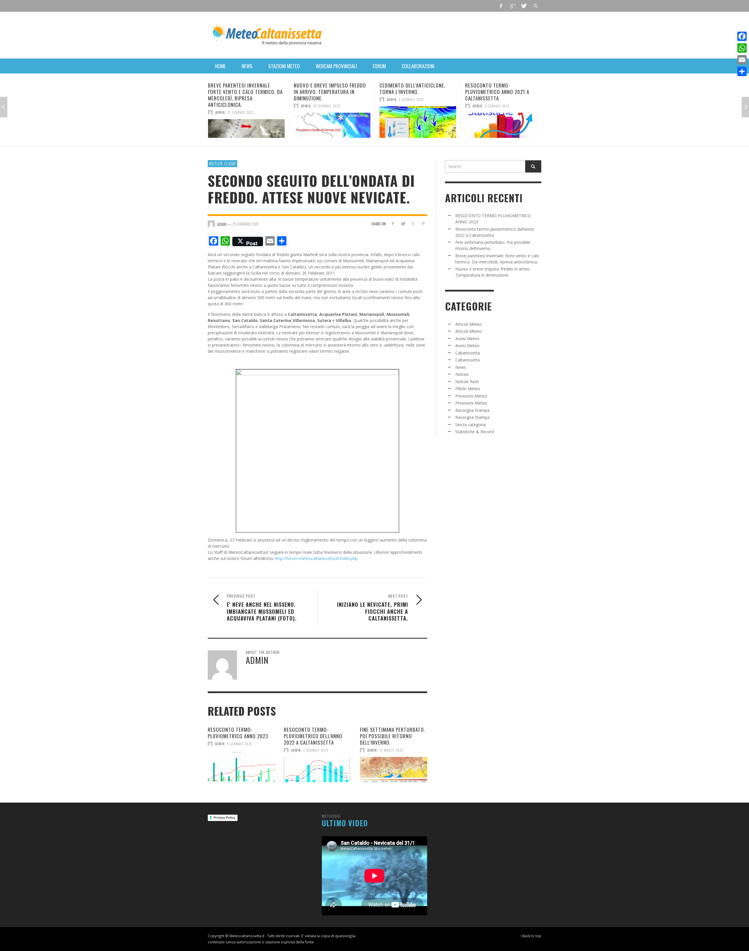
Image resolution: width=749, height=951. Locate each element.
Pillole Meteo (467, 388)
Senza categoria (470, 424)
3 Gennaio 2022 (411, 106)
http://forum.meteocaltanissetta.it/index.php (316, 558)
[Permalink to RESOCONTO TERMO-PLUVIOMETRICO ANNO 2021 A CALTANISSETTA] (417, 125)
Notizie (462, 374)
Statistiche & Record (474, 431)
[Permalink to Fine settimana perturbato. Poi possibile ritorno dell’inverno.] (393, 769)
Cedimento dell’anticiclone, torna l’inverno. (327, 88)
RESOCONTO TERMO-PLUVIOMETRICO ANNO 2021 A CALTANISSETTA (411, 92)
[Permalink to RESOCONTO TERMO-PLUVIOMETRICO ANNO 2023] (241, 766)
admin (220, 106)
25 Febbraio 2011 (245, 224)
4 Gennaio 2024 (239, 743)
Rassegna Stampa (472, 410)
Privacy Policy (224, 817)
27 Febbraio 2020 (499, 99)
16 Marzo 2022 (391, 750)
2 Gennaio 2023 (315, 750)
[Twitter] (523, 6)
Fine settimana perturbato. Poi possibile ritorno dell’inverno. (392, 736)
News (460, 367)
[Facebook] (501, 6)
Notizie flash (222, 163)
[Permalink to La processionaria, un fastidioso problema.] (503, 122)
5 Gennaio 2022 (325, 99)
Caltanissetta (467, 353)
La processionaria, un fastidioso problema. (491, 88)
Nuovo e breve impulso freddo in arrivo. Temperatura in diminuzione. (244, 92)
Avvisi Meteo (467, 338)
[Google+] (512, 6)
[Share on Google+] (413, 223)
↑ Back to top (530, 935)
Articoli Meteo (468, 324)
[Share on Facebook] (393, 223)
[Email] (742, 60)
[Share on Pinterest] (423, 223)
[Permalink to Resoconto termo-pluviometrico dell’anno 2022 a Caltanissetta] (317, 769)
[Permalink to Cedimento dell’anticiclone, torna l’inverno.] (332, 122)
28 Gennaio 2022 (240, 106)
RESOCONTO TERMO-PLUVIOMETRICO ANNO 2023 (238, 733)
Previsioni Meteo (471, 396)
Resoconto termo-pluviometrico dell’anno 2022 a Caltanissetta (313, 736)
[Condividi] (742, 71)
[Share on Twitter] (403, 223)
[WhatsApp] (742, 48)
